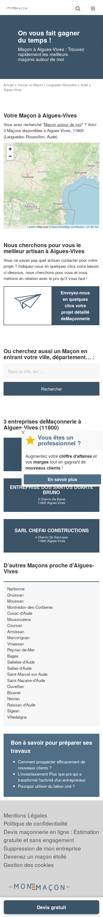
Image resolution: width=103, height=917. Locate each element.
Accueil (9, 85)
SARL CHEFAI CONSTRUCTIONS (52, 530)
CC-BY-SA (92, 227)
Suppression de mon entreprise (42, 848)
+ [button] (10, 149)
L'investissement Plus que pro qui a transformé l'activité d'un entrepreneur (52, 777)
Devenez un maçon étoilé (35, 856)
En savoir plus (62, 479)
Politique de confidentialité (36, 823)
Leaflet (31, 227)
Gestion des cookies (29, 865)
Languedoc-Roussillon (61, 85)
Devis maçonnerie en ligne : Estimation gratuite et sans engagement (51, 836)
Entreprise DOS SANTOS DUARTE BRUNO (51, 489)
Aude (84, 85)
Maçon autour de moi (63, 124)
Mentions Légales (25, 815)
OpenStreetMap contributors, (69, 227)
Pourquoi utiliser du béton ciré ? (46, 786)
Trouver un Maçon (30, 85)
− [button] (10, 156)
